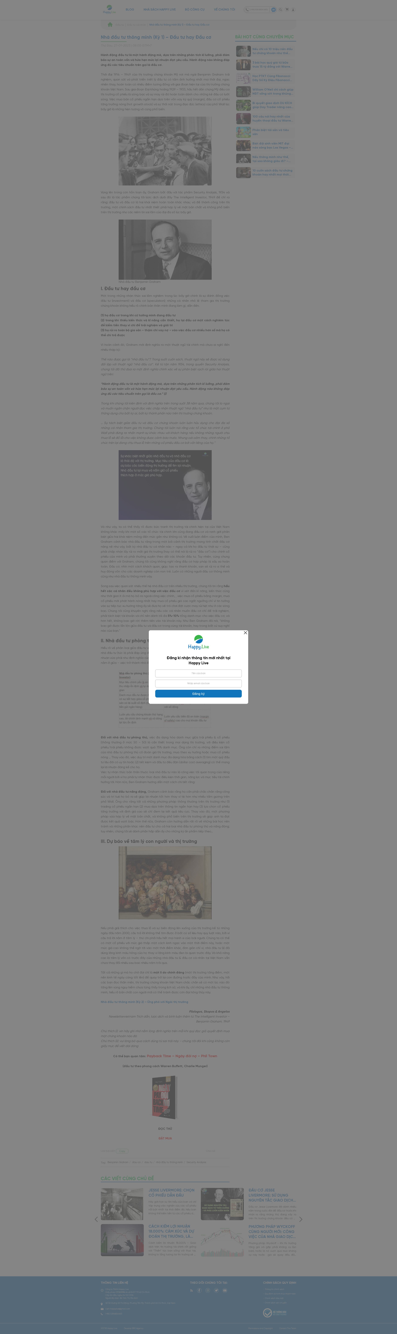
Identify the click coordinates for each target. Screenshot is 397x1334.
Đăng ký (198, 694)
